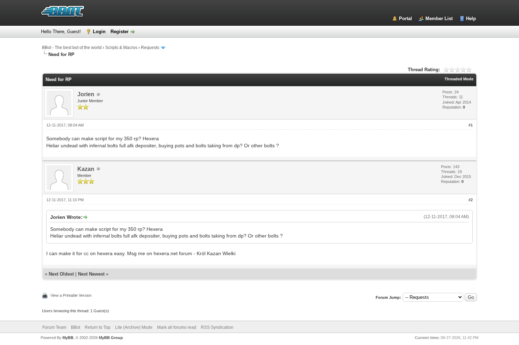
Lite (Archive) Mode (134, 327)
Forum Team (54, 327)
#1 (471, 125)
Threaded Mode (459, 79)
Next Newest (91, 274)
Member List (439, 18)
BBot (75, 327)
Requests (150, 47)
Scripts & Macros (121, 47)
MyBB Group (111, 337)
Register (120, 31)
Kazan (85, 169)
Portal (405, 18)
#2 (471, 200)
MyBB (67, 337)
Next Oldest (61, 274)
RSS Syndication (217, 327)
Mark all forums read (176, 327)
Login (99, 31)
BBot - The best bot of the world (72, 47)
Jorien (85, 94)
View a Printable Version (70, 295)
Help (471, 18)
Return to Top (98, 327)
